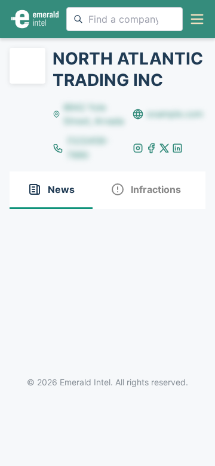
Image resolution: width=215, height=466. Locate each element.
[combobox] (124, 19)
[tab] (51, 190)
